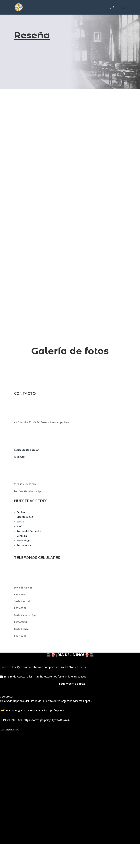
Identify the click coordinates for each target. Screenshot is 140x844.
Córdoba (22, 535)
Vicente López (25, 516)
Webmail (19, 456)
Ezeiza (20, 521)
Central (21, 512)
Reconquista (24, 545)
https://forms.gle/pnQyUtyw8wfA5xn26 (47, 720)
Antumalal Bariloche (29, 531)
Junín (20, 526)
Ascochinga (23, 540)
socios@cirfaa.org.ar (26, 449)
